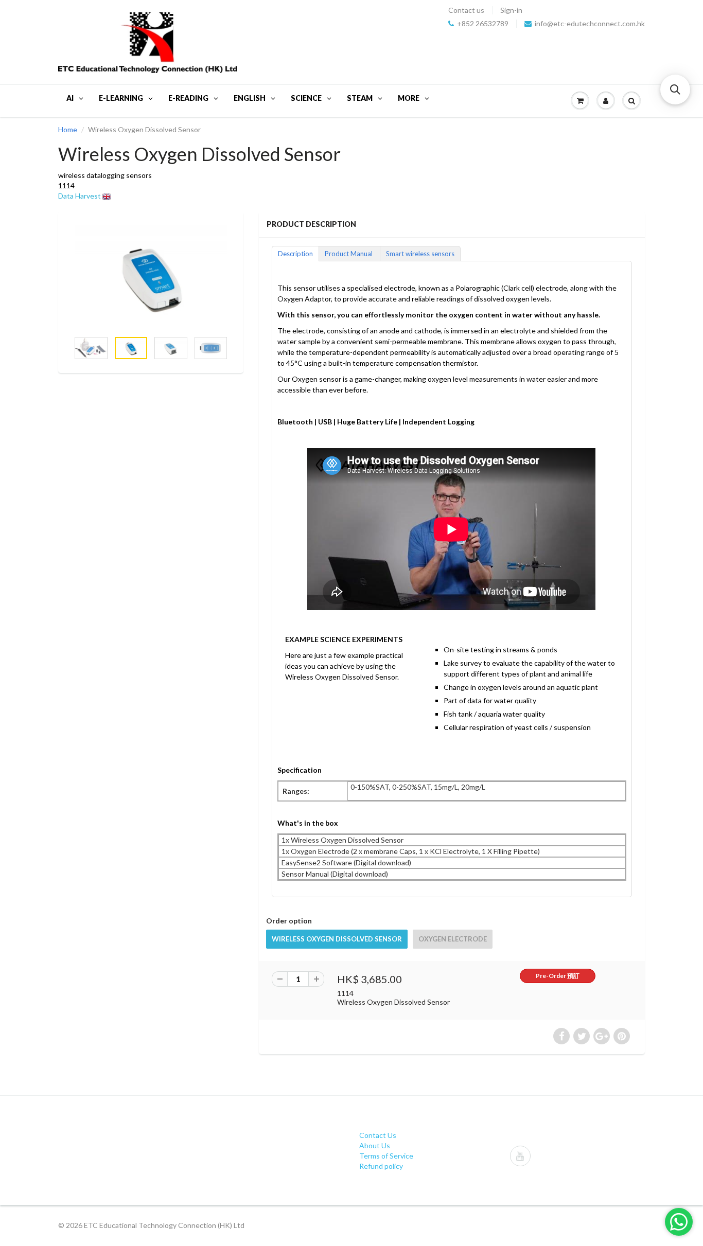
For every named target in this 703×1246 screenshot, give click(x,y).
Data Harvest (79, 195)
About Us (374, 1145)
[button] (675, 89)
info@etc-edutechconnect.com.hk (590, 24)
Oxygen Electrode (452, 939)
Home (67, 129)
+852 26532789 (482, 24)
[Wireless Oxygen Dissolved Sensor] (151, 276)
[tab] (295, 253)
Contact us (466, 10)
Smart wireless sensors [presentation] (420, 254)
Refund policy (381, 1166)
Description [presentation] (295, 254)
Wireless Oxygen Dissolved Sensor (337, 939)
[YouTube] (520, 1156)
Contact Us (377, 1135)
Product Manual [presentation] (349, 254)
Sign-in (511, 10)
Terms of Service (386, 1155)
